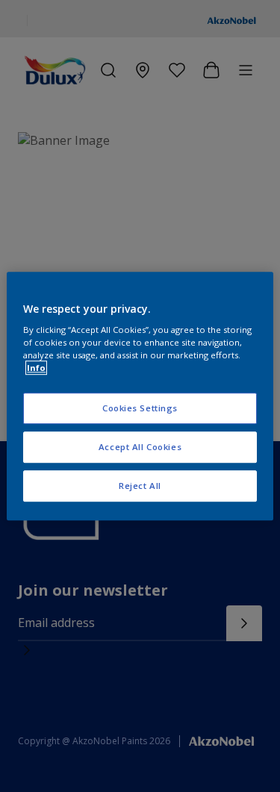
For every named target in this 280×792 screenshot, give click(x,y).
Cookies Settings (140, 408)
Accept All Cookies (140, 446)
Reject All (140, 485)
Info (36, 367)
